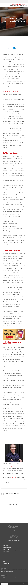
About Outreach (5, 556)
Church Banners (6, 545)
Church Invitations (6, 549)
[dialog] (4, 584)
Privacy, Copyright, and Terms (7, 560)
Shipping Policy (18, 548)
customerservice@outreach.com (14, 540)
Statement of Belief (6, 563)
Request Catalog (18, 550)
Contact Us (17, 544)
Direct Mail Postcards (7, 547)
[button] (8, 48)
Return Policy (17, 546)
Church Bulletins (6, 551)
